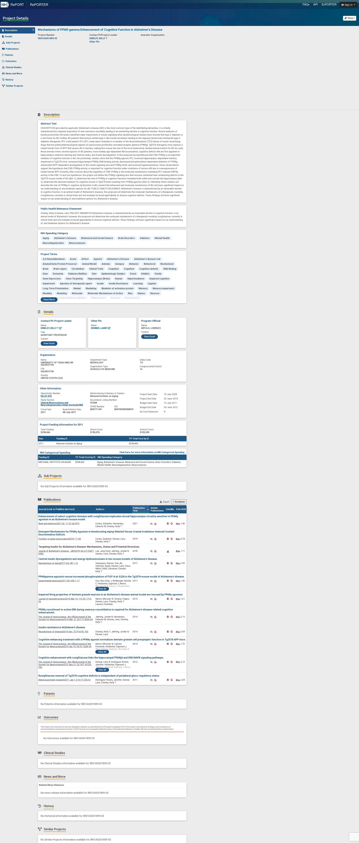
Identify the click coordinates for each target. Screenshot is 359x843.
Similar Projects (14, 86)
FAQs (305, 4)
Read (49, 299)
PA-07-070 (46, 396)
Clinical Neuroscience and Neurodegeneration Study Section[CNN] (62, 403)
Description (11, 30)
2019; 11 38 (59, 539)
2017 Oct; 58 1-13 (58, 563)
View (102, 588)
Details (8, 36)
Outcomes (11, 61)
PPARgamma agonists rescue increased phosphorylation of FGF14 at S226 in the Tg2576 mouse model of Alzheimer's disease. (111, 576)
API (315, 4)
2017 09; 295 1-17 (59, 580)
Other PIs (94, 41)
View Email (49, 343)
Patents (9, 55)
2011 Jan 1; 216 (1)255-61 (64, 680)
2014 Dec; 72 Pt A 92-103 (63, 631)
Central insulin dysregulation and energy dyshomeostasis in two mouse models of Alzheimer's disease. (97, 558)
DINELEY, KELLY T (50, 328)
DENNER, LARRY (99, 328)
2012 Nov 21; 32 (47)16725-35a (65, 665)
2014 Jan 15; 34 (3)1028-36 (64, 645)
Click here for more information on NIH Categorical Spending (151, 452)
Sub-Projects (13, 42)
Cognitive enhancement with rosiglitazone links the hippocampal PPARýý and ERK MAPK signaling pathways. (101, 657)
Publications (12, 49)
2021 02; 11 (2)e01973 (58, 523)
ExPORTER (329, 4)
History (9, 79)
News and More (14, 73)
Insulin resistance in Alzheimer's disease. (62, 627)
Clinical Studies (13, 67)
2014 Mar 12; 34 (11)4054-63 (65, 618)
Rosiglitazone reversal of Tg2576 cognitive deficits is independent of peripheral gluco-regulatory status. (99, 675)
